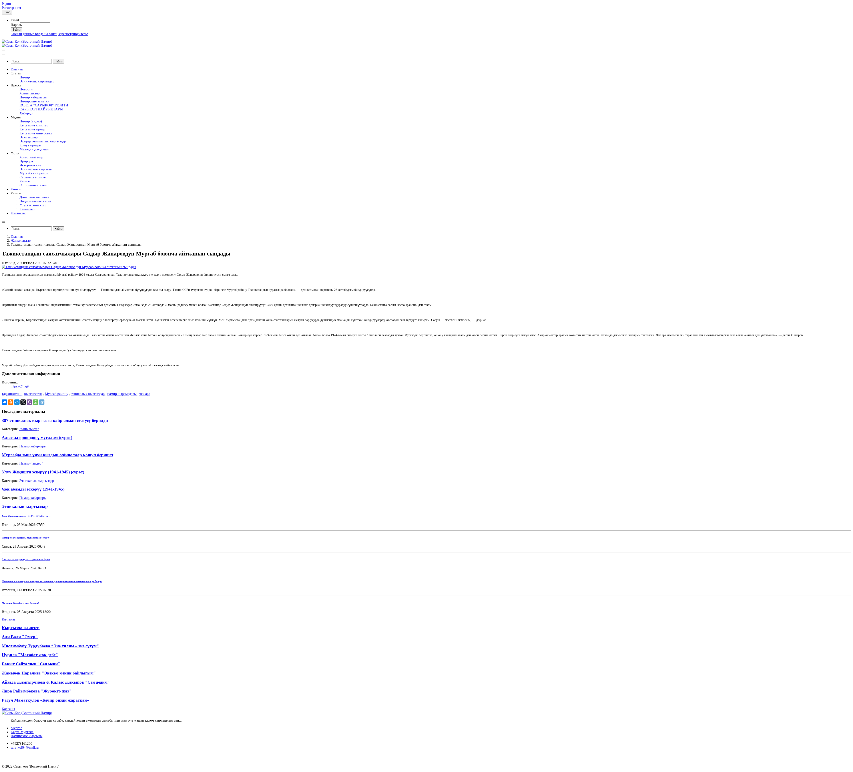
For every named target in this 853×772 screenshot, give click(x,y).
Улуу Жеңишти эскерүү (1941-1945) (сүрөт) (43, 472)
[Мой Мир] (17, 402)
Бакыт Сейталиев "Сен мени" (31, 664)
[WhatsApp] (35, 402)
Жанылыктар (21, 240)
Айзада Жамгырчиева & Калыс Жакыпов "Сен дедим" (56, 682)
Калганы (8, 619)
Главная (17, 236)
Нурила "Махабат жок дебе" (30, 654)
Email (15, 20)
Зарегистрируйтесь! (73, 34)
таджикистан (12, 394)
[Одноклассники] (10, 402)
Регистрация (11, 8)
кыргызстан (33, 394)
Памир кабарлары (32, 446)
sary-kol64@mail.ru (25, 747)
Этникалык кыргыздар (36, 481)
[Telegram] (41, 402)
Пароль (16, 25)
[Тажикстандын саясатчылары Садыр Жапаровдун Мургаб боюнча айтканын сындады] (69, 267)
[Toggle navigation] (3, 50)
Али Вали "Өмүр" (20, 636)
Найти (58, 61)
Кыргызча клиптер (21, 627)
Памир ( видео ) (31, 463)
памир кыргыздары (122, 394)
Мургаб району (56, 394)
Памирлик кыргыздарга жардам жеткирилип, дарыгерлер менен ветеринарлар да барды (52, 581)
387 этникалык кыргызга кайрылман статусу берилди (55, 420)
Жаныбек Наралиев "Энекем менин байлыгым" (49, 673)
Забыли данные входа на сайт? (34, 34)
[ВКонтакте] (4, 402)
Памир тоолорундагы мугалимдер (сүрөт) (26, 537)
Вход (7, 12)
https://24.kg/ (20, 386)
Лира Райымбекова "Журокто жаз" (37, 691)
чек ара (144, 394)
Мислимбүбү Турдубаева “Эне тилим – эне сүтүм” (50, 646)
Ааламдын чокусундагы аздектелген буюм (26, 559)
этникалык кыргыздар (88, 394)
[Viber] (29, 402)
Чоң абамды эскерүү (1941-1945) (33, 489)
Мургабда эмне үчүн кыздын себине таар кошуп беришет (57, 455)
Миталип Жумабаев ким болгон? (20, 603)
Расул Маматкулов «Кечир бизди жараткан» (45, 700)
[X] (23, 402)
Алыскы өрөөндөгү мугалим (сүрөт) (37, 437)
